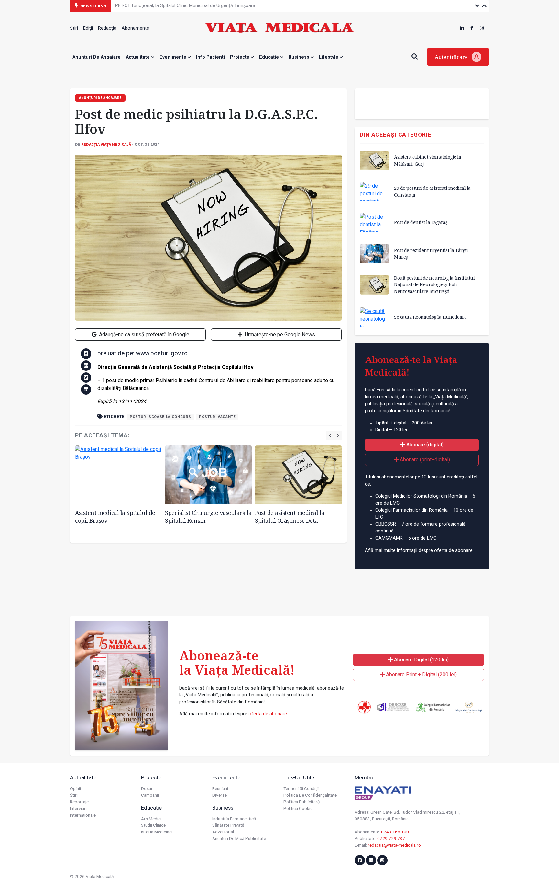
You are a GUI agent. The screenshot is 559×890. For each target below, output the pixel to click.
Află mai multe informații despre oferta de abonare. (419, 550)
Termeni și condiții (301, 788)
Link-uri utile (298, 777)
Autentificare (452, 56)
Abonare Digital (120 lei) (421, 660)
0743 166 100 (395, 831)
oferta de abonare (267, 714)
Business (300, 57)
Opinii (75, 788)
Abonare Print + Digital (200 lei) (421, 674)
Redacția (107, 28)
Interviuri (78, 808)
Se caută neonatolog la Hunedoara (430, 317)
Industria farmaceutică (234, 818)
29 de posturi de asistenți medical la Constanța (432, 191)
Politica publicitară (301, 801)
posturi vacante (217, 417)
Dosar (147, 788)
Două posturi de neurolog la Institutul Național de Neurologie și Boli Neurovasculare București (434, 284)
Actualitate (138, 57)
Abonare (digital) (424, 445)
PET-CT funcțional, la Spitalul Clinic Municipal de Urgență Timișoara (185, 5)
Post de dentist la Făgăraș (420, 222)
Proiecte (240, 57)
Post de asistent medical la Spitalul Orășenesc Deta (289, 517)
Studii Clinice (153, 825)
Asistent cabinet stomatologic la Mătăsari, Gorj (427, 160)
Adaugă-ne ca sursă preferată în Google (143, 334)
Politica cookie (297, 808)
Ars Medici (151, 818)
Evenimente (173, 57)
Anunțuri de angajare (96, 57)
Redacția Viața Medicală (106, 144)
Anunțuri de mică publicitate (239, 838)
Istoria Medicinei (156, 831)
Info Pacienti (210, 57)
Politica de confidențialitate (310, 795)
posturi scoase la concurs (160, 417)
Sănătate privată (228, 825)
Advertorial (223, 831)
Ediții (88, 28)
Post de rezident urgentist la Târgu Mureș (431, 253)
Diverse (219, 795)
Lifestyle (329, 57)
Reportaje (79, 801)
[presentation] (330, 435)
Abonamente (135, 28)
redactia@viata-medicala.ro (394, 845)
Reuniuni (220, 788)
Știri (74, 28)
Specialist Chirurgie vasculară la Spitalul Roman (208, 517)
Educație (269, 57)
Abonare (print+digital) (424, 459)
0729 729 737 (391, 838)
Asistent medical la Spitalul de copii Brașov (115, 517)
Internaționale (83, 815)
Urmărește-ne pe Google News (279, 334)
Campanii (150, 795)
